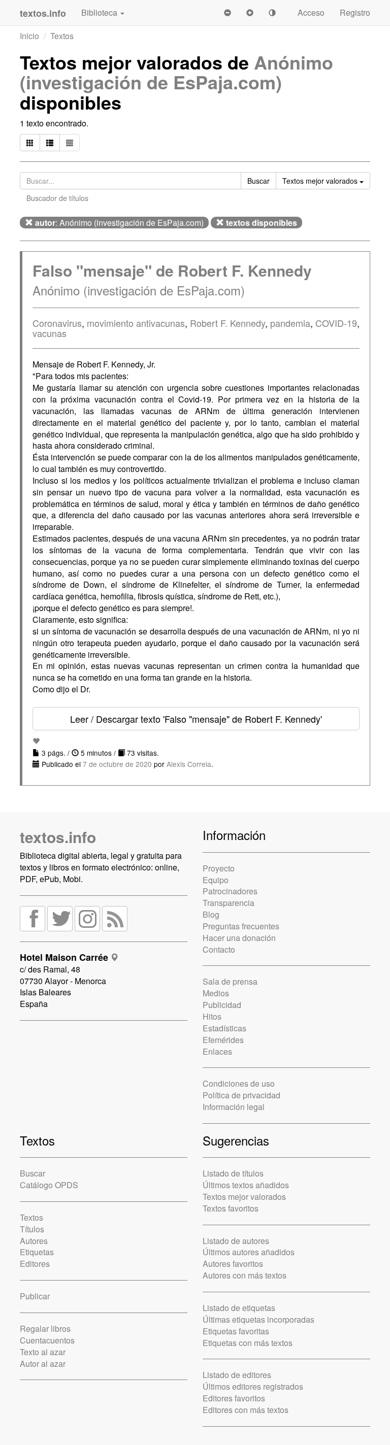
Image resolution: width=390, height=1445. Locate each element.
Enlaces (217, 1051)
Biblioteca (100, 12)
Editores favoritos (234, 1398)
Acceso (311, 12)
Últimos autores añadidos (249, 1252)
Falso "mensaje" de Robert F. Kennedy (172, 270)
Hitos (212, 1016)
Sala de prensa (230, 981)
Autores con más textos (244, 1275)
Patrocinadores (230, 891)
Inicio (29, 36)
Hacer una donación (239, 938)
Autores (34, 1241)
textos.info (58, 837)
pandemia (290, 322)
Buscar (32, 1173)
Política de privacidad (241, 1095)
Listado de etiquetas (239, 1308)
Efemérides (223, 1040)
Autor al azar (43, 1363)
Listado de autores (236, 1241)
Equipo (216, 880)
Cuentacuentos (47, 1340)
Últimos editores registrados (253, 1386)
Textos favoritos (230, 1208)
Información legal (234, 1107)
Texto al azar (43, 1352)
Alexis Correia (189, 764)
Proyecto (219, 868)
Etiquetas (37, 1252)
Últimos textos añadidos (246, 1185)
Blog (211, 914)
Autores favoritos (233, 1263)
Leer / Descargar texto (196, 718)
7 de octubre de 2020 (117, 764)
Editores (35, 1263)
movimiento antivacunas (136, 322)
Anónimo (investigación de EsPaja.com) (176, 72)
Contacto (219, 949)
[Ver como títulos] (50, 142)
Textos (62, 36)
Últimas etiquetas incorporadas (258, 1319)
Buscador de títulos (57, 198)
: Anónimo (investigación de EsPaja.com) (119, 222)
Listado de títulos (233, 1173)
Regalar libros (45, 1328)
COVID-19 (336, 322)
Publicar (35, 1296)
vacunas (49, 333)
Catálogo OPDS (49, 1185)
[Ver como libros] (30, 142)
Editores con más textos (245, 1410)
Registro (355, 12)
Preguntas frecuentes (241, 926)
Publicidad (222, 1005)
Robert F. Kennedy (227, 322)
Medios (216, 993)
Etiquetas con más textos (247, 1343)
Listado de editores (237, 1375)
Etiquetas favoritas (236, 1331)
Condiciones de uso (239, 1083)
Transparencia (228, 903)
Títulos (32, 1229)
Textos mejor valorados (244, 1196)
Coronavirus (57, 322)
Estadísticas (224, 1028)
